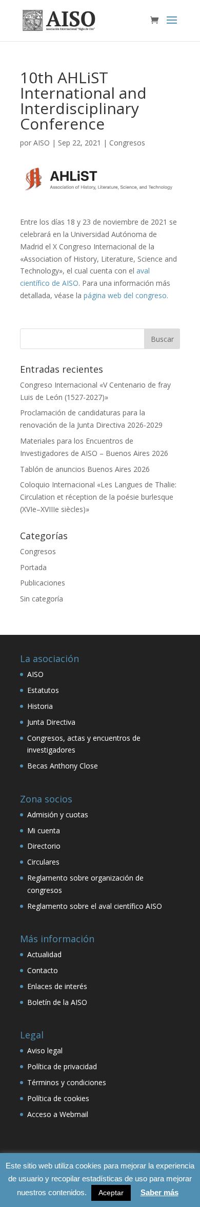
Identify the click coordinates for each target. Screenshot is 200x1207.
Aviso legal (45, 1050)
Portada (33, 567)
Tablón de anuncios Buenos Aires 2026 (85, 469)
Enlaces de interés (57, 986)
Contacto (42, 970)
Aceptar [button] (111, 1192)
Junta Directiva (51, 722)
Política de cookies (58, 1098)
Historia (40, 706)
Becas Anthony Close (62, 766)
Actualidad (44, 954)
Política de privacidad (62, 1066)
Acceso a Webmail (57, 1114)
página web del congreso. (126, 295)
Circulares (43, 862)
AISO (41, 143)
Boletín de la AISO (57, 1002)
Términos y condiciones (66, 1082)
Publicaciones (42, 583)
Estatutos (43, 690)
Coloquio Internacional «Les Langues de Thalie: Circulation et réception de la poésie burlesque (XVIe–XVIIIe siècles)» (98, 497)
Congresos (127, 143)
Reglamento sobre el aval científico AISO (94, 906)
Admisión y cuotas (57, 814)
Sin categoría (41, 599)
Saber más (159, 1192)
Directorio (44, 846)
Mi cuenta (43, 830)
